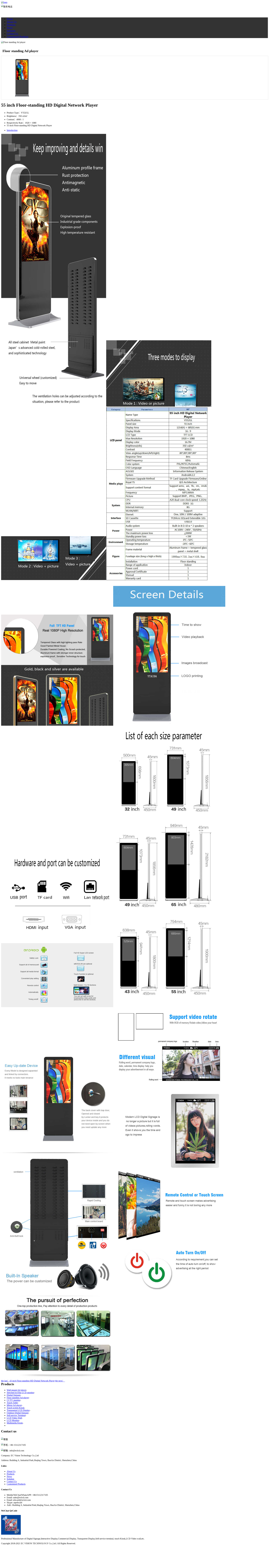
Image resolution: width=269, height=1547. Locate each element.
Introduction (12, 130)
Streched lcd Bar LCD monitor (20, 1392)
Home (10, 18)
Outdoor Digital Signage (17, 1413)
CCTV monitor (13, 1400)
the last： (5, 1381)
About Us (12, 21)
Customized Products (17, 36)
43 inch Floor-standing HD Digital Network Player (32, 1381)
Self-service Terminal (16, 1415)
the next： (60, 1381)
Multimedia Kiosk (15, 1423)
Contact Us (12, 33)
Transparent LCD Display (18, 1410)
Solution (11, 30)
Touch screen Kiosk (15, 1408)
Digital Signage (13, 1395)
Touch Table (12, 1402)
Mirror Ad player (14, 1405)
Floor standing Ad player (18, 1397)
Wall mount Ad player (16, 1390)
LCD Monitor (13, 1420)
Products (11, 24)
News (9, 27)
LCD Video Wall (14, 1418)
